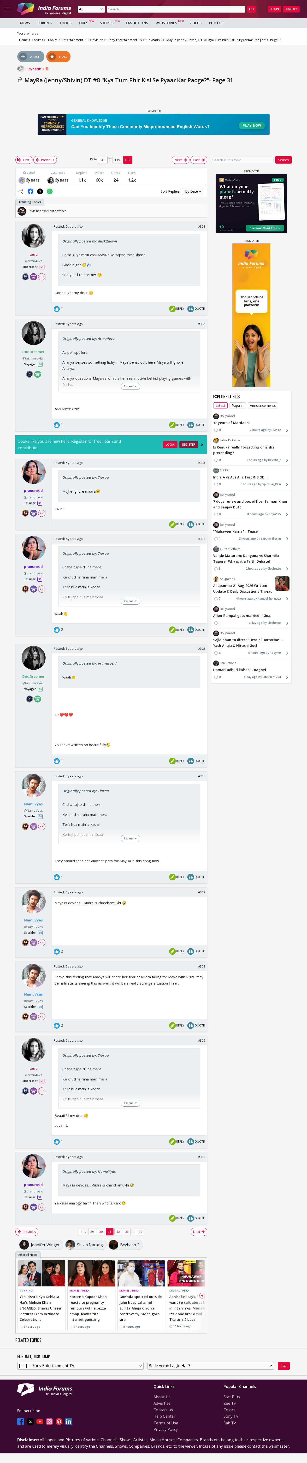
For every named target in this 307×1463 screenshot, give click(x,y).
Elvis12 (276, 430)
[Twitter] (30, 1421)
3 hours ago (255, 460)
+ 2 (41, 513)
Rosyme (275, 653)
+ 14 (41, 276)
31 (109, 1232)
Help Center (164, 1416)
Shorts (106, 23)
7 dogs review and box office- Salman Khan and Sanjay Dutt (250, 504)
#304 (201, 539)
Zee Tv (230, 1403)
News (25, 23)
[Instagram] (49, 1421)
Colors (230, 1409)
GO (251, 9)
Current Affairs (230, 549)
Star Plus (232, 1396)
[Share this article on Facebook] (30, 191)
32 (118, 1232)
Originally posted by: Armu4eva (88, 338)
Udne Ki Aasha (230, 440)
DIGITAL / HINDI (179, 1290)
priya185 (275, 514)
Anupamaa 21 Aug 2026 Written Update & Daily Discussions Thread (242, 589)
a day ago (256, 623)
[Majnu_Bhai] (21, 180)
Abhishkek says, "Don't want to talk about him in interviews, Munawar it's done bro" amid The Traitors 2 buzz (189, 1308)
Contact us (163, 1409)
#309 (201, 1040)
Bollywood (227, 416)
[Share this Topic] (21, 191)
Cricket (225, 470)
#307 (201, 892)
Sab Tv (230, 1423)
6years (33, 180)
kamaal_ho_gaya (269, 598)
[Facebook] (20, 1421)
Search (283, 160)
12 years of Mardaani (231, 423)
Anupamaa (227, 579)
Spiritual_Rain (271, 484)
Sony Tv (231, 1416)
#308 (201, 966)
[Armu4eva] (50, 180)
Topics (65, 23)
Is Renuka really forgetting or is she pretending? (243, 450)
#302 (201, 324)
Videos (195, 23)
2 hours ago (258, 430)
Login (274, 9)
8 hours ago (255, 514)
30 (101, 1232)
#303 (201, 462)
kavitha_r (274, 460)
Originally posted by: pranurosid (89, 663)
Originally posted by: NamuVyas (89, 1171)
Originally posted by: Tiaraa (85, 477)
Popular (238, 405)
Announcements (263, 405)
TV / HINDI (26, 1290)
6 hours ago (249, 484)
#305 (201, 648)
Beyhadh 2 (35, 69)
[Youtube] (39, 1421)
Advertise (162, 1403)
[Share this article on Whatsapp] (49, 191)
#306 (201, 776)
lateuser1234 (272, 677)
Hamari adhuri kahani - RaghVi (239, 670)
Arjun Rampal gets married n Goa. (242, 616)
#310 (201, 1157)
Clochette (274, 568)
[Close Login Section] (202, 444)
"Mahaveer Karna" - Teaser (236, 531)
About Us (162, 1396)
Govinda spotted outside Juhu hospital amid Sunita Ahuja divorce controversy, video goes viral (140, 1308)
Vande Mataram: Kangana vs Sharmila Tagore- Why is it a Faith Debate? (246, 559)
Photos (216, 23)
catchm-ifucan (271, 539)
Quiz (83, 23)
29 (92, 1232)
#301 (201, 226)
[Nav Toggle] (7, 9)
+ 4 (41, 826)
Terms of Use (166, 1423)
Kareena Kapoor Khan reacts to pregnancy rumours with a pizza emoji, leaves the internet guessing (88, 1308)
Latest (220, 405)
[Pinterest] (59, 1421)
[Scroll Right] (202, 211)
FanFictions (137, 23)
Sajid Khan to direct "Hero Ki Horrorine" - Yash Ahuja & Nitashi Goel (248, 643)
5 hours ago (256, 653)
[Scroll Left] (20, 211)
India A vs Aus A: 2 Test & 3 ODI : (240, 477)
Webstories (166, 23)
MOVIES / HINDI (79, 1290)
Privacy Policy (166, 1429)
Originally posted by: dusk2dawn (89, 241)
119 (139, 1232)
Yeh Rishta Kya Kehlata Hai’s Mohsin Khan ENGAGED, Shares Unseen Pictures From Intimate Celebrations (41, 1308)
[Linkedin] (68, 1421)
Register (291, 9)
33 (127, 1232)
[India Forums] (44, 9)
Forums (44, 23)
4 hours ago (244, 598)
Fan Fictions (228, 663)
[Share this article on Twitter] (40, 191)
